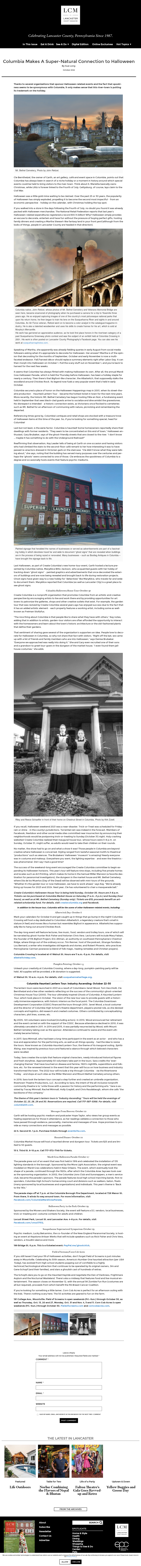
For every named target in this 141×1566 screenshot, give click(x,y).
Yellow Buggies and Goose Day (121, 1488)
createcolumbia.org (71, 902)
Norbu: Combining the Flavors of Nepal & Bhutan (54, 1490)
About (42, 1522)
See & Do (61, 44)
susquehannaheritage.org (77, 977)
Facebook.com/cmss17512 (28, 1222)
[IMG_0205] (55, 1324)
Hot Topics (122, 44)
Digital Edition (80, 44)
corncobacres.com (99, 1306)
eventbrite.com (76, 1131)
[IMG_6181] (27, 1324)
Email (40, 1393)
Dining (76, 1538)
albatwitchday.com (24, 957)
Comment (42, 1359)
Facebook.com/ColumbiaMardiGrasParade (38, 1200)
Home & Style (79, 1533)
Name (40, 1383)
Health (76, 1536)
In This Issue (30, 44)
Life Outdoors (20, 1487)
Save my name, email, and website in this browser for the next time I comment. (70, 1414)
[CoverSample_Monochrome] (83, 1324)
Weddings (77, 1541)
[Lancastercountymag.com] (121, 1536)
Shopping (77, 1544)
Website (40, 1404)
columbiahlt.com (23, 1105)
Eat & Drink (47, 44)
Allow (65, 1562)
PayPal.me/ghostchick (76, 1245)
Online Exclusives (102, 44)
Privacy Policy (71, 1556)
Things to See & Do (82, 1546)
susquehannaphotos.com (35, 342)
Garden (76, 1549)
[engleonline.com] (122, 1551)
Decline (76, 1562)
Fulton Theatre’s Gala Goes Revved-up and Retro (87, 1490)
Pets (74, 1551)
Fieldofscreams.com (72, 1306)
